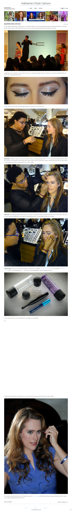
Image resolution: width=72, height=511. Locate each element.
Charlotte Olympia (35, 496)
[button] (25, 501)
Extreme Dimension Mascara (45, 268)
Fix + (23, 270)
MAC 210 (47, 158)
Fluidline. (6, 106)
